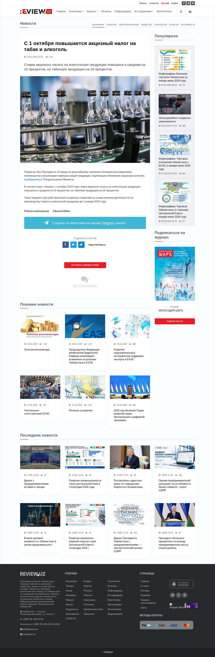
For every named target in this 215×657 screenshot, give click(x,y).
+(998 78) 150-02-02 (33, 619)
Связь (144, 607)
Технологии (160, 25)
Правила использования (148, 601)
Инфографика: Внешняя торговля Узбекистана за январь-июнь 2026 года (173, 77)
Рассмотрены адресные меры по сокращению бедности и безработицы (128, 483)
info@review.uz (30, 629)
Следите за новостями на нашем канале (89, 223)
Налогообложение (37, 211)
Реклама (145, 590)
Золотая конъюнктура (37, 349)
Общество (146, 25)
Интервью (71, 595)
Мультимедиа (115, 604)
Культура (174, 25)
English (174, 3)
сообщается (32, 179)
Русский (165, 3)
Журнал (92, 11)
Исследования (143, 11)
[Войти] (190, 11)
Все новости (188, 25)
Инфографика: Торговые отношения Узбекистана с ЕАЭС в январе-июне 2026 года (174, 163)
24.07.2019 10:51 (35, 57)
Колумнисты (72, 609)
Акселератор (72, 614)
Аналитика (75, 11)
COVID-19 (71, 618)
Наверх (108, 652)
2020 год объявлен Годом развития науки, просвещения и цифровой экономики (129, 415)
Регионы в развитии (80, 410)
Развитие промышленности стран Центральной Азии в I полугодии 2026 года (85, 483)
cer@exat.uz (29, 634)
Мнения (70, 600)
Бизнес (69, 604)
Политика (111, 25)
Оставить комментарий (85, 265)
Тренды (70, 586)
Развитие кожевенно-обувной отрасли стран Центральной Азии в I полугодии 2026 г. (82, 543)
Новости (88, 595)
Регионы (106, 11)
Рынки (69, 590)
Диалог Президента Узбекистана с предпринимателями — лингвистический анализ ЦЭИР (128, 545)
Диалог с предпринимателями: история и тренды (36, 483)
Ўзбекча (143, 3)
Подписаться (175, 321)
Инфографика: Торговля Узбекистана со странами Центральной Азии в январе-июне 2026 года (173, 211)
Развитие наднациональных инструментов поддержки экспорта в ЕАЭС (129, 354)
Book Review (164, 11)
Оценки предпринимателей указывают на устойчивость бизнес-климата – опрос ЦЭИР (175, 485)
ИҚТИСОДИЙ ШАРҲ (171, 310)
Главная (61, 11)
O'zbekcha (154, 3)
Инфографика (123, 11)
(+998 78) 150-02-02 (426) (46, 624)
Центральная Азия (129, 25)
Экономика (98, 25)
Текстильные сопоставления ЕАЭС (37, 412)
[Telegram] (188, 3)
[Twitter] (193, 3)
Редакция (145, 595)
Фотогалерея (114, 609)
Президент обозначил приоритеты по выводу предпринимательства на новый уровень (173, 543)
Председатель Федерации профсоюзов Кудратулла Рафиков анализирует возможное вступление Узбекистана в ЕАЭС (84, 356)
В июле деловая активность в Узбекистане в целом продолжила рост (40, 541)
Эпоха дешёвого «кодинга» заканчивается (175, 120)
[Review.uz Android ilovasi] (181, 584)
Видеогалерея (115, 614)
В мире (87, 581)
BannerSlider (62, 211)
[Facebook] (184, 3)
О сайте (145, 586)
